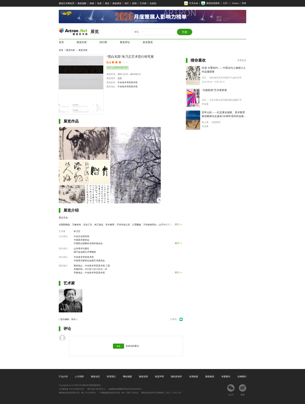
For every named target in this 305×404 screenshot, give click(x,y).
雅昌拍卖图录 (213, 3)
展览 (107, 3)
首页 (61, 42)
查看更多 (241, 60)
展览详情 (82, 50)
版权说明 (143, 376)
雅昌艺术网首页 (66, 3)
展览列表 (82, 42)
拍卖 (99, 3)
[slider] (120, 62)
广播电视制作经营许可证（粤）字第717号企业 (118, 393)
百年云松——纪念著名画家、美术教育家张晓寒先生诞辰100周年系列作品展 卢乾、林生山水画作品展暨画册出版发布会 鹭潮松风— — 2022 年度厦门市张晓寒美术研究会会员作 (223, 114)
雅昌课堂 (116, 3)
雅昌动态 (95, 376)
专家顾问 (225, 376)
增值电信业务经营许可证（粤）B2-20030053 (77, 393)
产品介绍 (63, 376)
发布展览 (148, 42)
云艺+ (226, 3)
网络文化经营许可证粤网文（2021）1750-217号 (161, 393)
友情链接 (193, 376)
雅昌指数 (82, 3)
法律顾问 (241, 376)
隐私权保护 (176, 376)
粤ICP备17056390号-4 (96, 389)
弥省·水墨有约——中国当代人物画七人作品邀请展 (224, 69)
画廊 (92, 3)
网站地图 (127, 376)
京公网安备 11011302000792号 (71, 389)
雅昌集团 (209, 376)
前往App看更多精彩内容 (117, 67)
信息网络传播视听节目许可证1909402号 (125, 389)
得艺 (127, 3)
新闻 (134, 3)
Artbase (235, 3)
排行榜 (103, 42)
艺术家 (143, 3)
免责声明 (159, 376)
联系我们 (111, 376)
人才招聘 (79, 376)
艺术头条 (193, 3)
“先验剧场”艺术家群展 (214, 90)
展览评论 (125, 42)
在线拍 (153, 3)
